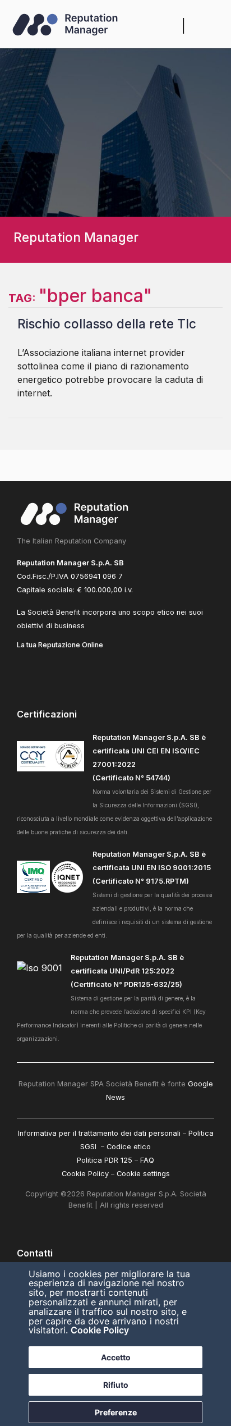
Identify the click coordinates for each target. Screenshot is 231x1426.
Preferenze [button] (116, 1412)
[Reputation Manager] (65, 25)
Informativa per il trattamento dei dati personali (99, 1133)
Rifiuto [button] (115, 1385)
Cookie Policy (100, 1330)
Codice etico (129, 1146)
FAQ (147, 1160)
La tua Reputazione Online (60, 645)
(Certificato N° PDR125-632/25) (126, 984)
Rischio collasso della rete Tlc (106, 323)
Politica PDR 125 (104, 1160)
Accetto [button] (116, 1357)
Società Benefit (53, 612)
